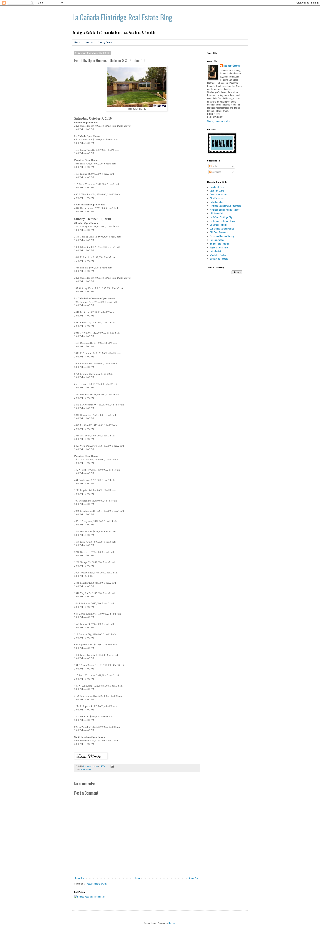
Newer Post (80, 878)
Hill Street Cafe (217, 213)
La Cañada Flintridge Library (222, 220)
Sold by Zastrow (105, 42)
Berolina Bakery (217, 187)
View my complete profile (218, 121)
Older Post (194, 878)
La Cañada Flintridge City (221, 217)
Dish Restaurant (217, 198)
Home (77, 42)
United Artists (216, 251)
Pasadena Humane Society (222, 236)
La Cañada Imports (218, 224)
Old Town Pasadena (219, 232)
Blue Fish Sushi (217, 190)
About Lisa (89, 42)
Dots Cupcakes (216, 202)
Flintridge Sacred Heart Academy (224, 209)
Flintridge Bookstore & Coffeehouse (225, 205)
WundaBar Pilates (218, 255)
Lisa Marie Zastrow (232, 65)
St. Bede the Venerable (220, 243)
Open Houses (86, 769)
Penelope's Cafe (217, 239)
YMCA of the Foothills (219, 258)
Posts (214, 166)
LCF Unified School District (222, 228)
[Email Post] (112, 766)
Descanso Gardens (218, 194)
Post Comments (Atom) (97, 883)
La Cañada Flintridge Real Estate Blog (122, 17)
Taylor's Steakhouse (219, 247)
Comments (216, 171)
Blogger (172, 923)
